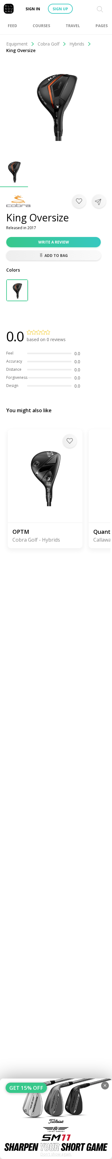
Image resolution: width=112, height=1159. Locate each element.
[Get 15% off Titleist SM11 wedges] (56, 1119)
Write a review (53, 242)
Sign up (60, 9)
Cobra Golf (48, 44)
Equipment (17, 44)
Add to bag (56, 255)
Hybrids (76, 44)
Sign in (33, 9)
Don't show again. (56, 1154)
